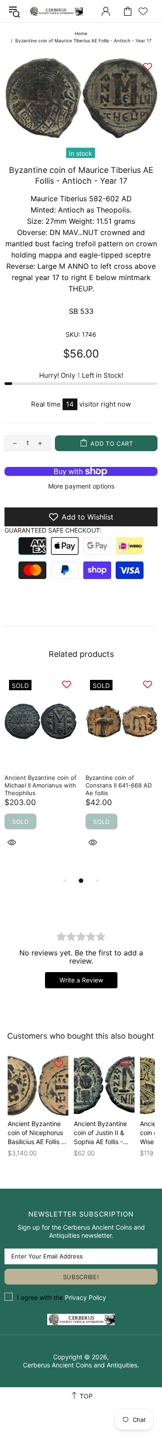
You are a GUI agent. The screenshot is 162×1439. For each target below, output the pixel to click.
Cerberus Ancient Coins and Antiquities (56, 11)
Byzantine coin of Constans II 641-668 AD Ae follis (119, 785)
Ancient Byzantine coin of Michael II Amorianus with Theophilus (40, 785)
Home (81, 33)
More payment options (81, 486)
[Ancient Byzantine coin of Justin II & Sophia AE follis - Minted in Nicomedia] (104, 1085)
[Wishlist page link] (143, 11)
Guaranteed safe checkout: (52, 530)
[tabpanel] (40, 771)
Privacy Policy (85, 1297)
